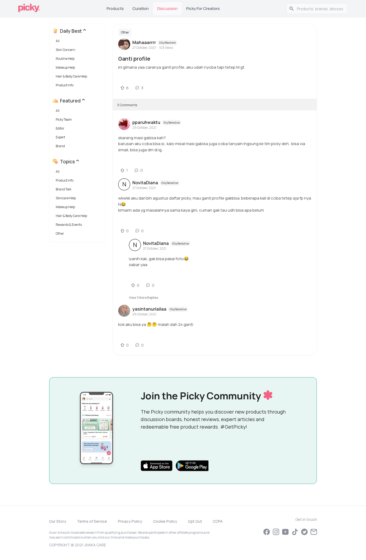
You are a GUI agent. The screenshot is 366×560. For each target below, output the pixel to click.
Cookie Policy (165, 521)
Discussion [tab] (167, 8)
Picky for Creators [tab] (203, 8)
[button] (78, 42)
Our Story (57, 521)
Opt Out (195, 521)
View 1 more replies (143, 297)
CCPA (218, 521)
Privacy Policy (130, 521)
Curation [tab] (140, 8)
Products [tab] (115, 8)
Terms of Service (92, 521)
